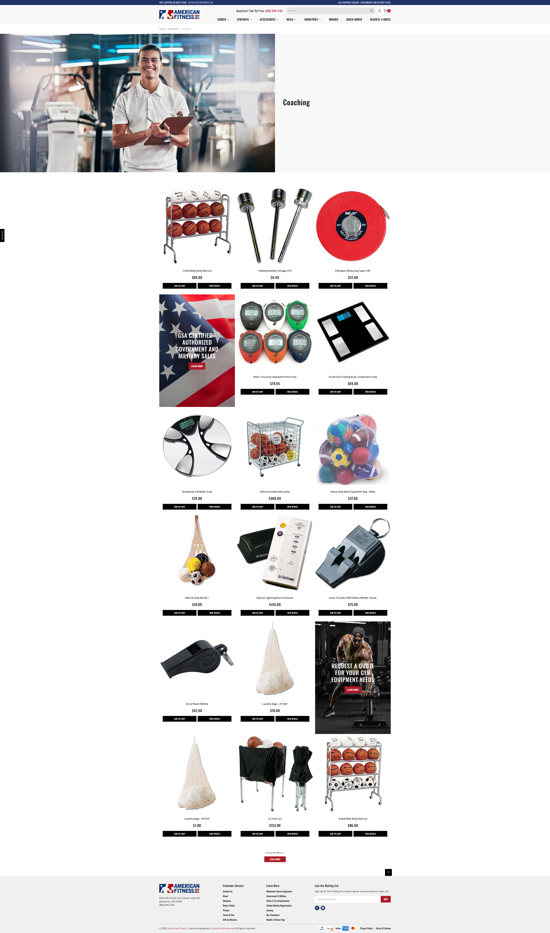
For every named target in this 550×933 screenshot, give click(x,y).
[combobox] (331, 10)
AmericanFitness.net (224, 928)
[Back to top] (388, 872)
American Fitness (177, 928)
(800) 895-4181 (274, 11)
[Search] (371, 10)
